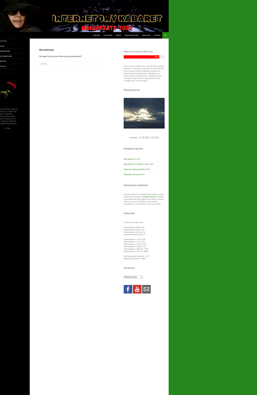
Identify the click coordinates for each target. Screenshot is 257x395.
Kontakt (157, 35)
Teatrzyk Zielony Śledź (134, 169)
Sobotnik (96, 35)
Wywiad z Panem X (133, 174)
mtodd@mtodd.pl (148, 196)
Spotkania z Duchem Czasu (136, 164)
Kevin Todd (146, 35)
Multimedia (107, 35)
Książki (118, 35)
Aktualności (129, 159)
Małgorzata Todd (132, 35)
